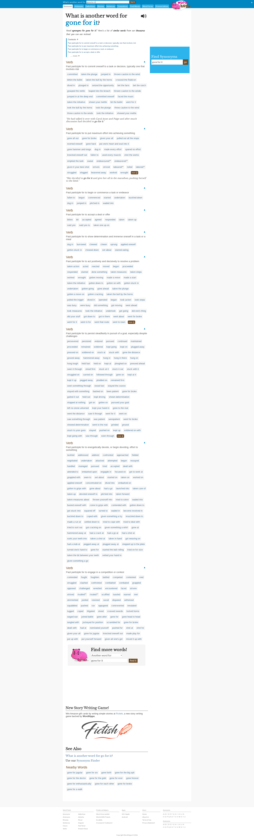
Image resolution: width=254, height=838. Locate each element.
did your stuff (73, 316)
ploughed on (121, 363)
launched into (122, 488)
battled (106, 577)
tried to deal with (131, 522)
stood (101, 611)
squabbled (72, 605)
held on (97, 363)
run (93, 605)
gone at (135, 527)
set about (106, 250)
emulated (131, 605)
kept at (107, 363)
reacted (95, 266)
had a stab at (73, 544)
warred (127, 594)
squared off (89, 511)
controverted (117, 605)
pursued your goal (120, 402)
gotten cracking (95, 294)
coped (80, 611)
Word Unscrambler (103, 814)
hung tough (72, 363)
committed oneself (105, 96)
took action (125, 300)
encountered (111, 588)
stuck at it (104, 369)
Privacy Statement (148, 823)
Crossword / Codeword (104, 823)
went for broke (135, 316)
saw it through (95, 413)
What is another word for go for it (89, 755)
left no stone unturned (78, 408)
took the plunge (103, 107)
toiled (129, 167)
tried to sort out (74, 527)
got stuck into (74, 511)
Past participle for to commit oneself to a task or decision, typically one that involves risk (102, 43)
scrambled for (113, 622)
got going (123, 311)
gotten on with (114, 283)
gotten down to (96, 283)
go (185, 62)
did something (101, 305)
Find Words (135, 6)
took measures (74, 311)
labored (139, 167)
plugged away (137, 347)
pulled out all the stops (128, 138)
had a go (108, 488)
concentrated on (93, 483)
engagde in (106, 472)
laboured (117, 167)
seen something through (79, 386)
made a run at (74, 522)
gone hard (91, 144)
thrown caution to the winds (127, 91)
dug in (98, 149)
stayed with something (78, 391)
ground (125, 425)
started (107, 197)
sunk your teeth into (77, 538)
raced (106, 600)
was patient (99, 419)
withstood (129, 600)
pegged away (86, 380)
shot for (140, 628)
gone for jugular (91, 633)
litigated (91, 611)
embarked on (124, 483)
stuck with (114, 352)
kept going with (74, 436)
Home (144, 814)
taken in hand (115, 538)
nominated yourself (99, 628)
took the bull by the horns (79, 107)
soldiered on (88, 352)
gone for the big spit (124, 772)
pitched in (94, 203)
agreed (98, 219)
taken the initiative (76, 102)
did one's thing (139, 311)
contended (72, 577)
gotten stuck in (74, 250)
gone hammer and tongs (79, 149)
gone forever (132, 778)
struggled (71, 172)
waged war (72, 617)
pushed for (117, 628)
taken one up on (101, 225)
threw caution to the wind (126, 107)
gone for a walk (74, 789)
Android (125, 817)
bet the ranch (139, 85)
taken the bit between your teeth (83, 555)
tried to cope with (111, 522)
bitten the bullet (74, 80)
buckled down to (75, 516)
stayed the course (117, 386)
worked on (138, 477)
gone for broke (89, 138)
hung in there (120, 358)
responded (110, 219)
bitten (70, 219)
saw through (92, 436)
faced (123, 588)
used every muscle (111, 155)
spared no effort (133, 149)
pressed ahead (137, 363)
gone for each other (104, 783)
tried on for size (135, 549)
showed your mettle (126, 113)
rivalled (81, 594)
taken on (125, 477)
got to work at (136, 472)
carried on (88, 374)
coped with (92, 516)
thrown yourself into (102, 499)
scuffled (105, 594)
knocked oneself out (77, 155)
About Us (145, 817)
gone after (102, 617)
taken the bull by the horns (99, 80)
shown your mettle (98, 102)
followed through (104, 374)
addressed (83, 455)
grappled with (73, 477)
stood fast (99, 386)
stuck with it (133, 369)
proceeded (128, 266)
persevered (72, 341)
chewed (93, 244)
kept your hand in (100, 408)
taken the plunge (89, 74)
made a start (130, 277)
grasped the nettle (76, 91)
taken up (132, 219)
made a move (113, 277)
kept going (111, 347)
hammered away (91, 358)
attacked (100, 460)
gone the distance (131, 352)
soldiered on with (132, 430)
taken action (73, 266)
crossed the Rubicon (126, 80)
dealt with (127, 466)
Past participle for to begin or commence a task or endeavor (91, 49)
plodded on (101, 380)
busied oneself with (76, 505)
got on (92, 402)
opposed (71, 588)
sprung (113, 244)
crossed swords (115, 611)
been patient (113, 391)
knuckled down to (134, 516)
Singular (81, 823)
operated (103, 300)
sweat (90, 161)
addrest (95, 455)
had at (83, 628)
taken (121, 219)
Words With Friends (103, 817)
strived (106, 167)
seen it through (74, 369)
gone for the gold (97, 778)
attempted (112, 460)
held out (86, 397)
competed (118, 577)
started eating (121, 250)
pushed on (104, 430)
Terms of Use (146, 820)
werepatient (114, 419)
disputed (116, 600)
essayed (134, 460)
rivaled (93, 594)
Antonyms (79, 6)
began (114, 300)
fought (84, 577)
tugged (70, 611)
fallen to (94, 155)
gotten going (88, 288)
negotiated (72, 460)
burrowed (81, 244)
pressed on (72, 352)
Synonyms (68, 6)
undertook (111, 311)
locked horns (132, 611)
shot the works (131, 155)
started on (112, 477)
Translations (122, 6)
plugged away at (111, 544)
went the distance (76, 413)
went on (123, 413)
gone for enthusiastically (79, 783)
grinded (114, 425)
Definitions (90, 6)
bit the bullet (116, 102)
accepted (86, 219)
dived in (71, 85)
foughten (95, 577)
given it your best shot (78, 167)
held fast (86, 363)
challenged (84, 588)
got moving (116, 305)
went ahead (131, 305)
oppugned (103, 605)
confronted (108, 455)
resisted (96, 600)
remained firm (117, 380)
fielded (135, 455)
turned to (103, 511)
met (136, 594)
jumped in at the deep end (80, 96)
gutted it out (73, 397)
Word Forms (147, 6)
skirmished (72, 600)
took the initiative (105, 113)
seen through (107, 436)
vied (141, 577)
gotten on (103, 402)
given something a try (111, 516)
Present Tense (83, 829)
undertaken (119, 197)
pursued (110, 341)
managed (82, 466)
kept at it (132, 374)
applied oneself (128, 244)
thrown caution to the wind (127, 74)
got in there (104, 316)
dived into (110, 483)
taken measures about (78, 499)
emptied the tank (75, 161)
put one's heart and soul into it (114, 144)
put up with (72, 639)
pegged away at (91, 544)
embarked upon (89, 472)
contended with (118, 505)
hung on (134, 358)
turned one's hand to (77, 549)
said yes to (84, 225)
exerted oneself (74, 144)
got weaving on (132, 538)
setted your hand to (111, 555)
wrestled (97, 588)
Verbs (65, 829)
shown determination (119, 397)
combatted (110, 583)
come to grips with (99, 505)
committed (72, 74)
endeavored (120, 161)
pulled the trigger (75, 300)
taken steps (136, 272)
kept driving (99, 397)
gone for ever (116, 778)
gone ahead (103, 288)
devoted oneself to (88, 494)
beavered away (98, 172)
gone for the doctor (76, 778)
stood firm (90, 369)
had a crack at (97, 533)
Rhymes (100, 6)
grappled (136, 583)
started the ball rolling (113, 549)
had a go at (112, 533)
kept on (123, 347)
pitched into (106, 494)
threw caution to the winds (80, 113)
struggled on (73, 374)
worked (113, 172)
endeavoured (103, 161)
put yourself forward (91, 639)
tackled (70, 455)
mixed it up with (134, 639)
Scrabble (99, 820)
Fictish (119, 713)
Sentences (111, 6)
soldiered (98, 347)
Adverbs (81, 817)
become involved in (132, 511)
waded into (108, 203)
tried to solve (122, 499)
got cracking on (93, 527)
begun (82, 197)
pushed (84, 605)
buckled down (135, 197)
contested (131, 577)
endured (99, 341)
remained (85, 347)
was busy (72, 305)
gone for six (92, 772)
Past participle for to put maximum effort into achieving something (93, 46)
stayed (92, 430)
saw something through (78, 419)
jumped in (105, 74)
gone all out (73, 138)
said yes (71, 225)
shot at (129, 628)
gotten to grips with (76, 488)
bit (77, 219)
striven (96, 167)
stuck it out (117, 369)
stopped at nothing (76, 402)
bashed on (98, 391)
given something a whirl (116, 527)
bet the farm (123, 85)
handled (71, 466)
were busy (85, 305)
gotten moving (96, 277)
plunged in (83, 85)
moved (106, 266)
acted (85, 266)
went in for (86, 322)
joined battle (87, 617)
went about (118, 316)
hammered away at (76, 533)
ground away (73, 358)
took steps (140, 300)
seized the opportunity (103, 85)
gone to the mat (120, 408)
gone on (120, 374)
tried (105, 466)
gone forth (106, 772)
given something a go (77, 561)
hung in (106, 358)
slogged (84, 172)
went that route (101, 322)
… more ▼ (75, 56)
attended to (72, 472)
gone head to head (131, 617)
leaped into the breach (99, 91)
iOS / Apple (126, 814)
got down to (89, 316)
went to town (119, 322)
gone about (95, 488)
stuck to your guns (76, 430)
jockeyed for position (93, 622)
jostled (85, 600)
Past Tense (81, 826)
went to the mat (100, 425)
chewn (104, 244)
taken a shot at (97, 538)
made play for (133, 633)
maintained (136, 341)
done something (99, 272)
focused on (120, 472)
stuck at (101, 352)
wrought (124, 172)
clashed (84, 583)
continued (122, 341)
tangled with (73, 622)
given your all (106, 138)
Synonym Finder (88, 760)
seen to (87, 477)
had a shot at (128, 533)
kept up (116, 430)
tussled (116, 594)
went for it (131, 102)
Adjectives (81, 814)
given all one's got (114, 639)
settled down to (91, 522)
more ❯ (134, 173)
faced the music (126, 96)
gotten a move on (75, 294)
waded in (115, 511)
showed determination (78, 425)
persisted (86, 341)
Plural (80, 820)
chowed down (92, 250)
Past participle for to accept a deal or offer (84, 52)
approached (122, 455)
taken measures (119, 272)
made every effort (113, 149)
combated (124, 583)
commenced (94, 197)
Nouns (65, 826)
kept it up (71, 380)
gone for (95, 549)
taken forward (122, 494)
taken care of (139, 488)
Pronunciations (162, 6)
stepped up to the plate (133, 544)
